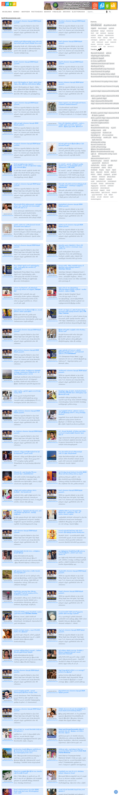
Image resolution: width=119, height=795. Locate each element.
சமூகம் (113, 128)
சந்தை (104, 167)
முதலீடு (110, 165)
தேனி (104, 46)
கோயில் (106, 172)
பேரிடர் (110, 167)
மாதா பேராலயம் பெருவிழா (100, 71)
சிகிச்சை (94, 177)
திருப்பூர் (102, 31)
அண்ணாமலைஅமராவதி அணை (102, 63)
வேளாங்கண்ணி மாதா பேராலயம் (103, 69)
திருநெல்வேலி (94, 31)
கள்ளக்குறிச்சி (94, 46)
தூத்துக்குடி (100, 35)
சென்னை (96, 24)
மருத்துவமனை (96, 133)
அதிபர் (114, 170)
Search (47, 12)
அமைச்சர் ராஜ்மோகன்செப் (100, 123)
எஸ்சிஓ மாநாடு (96, 130)
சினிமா (93, 174)
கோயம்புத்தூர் (102, 28)
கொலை (101, 183)
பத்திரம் (99, 174)
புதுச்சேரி (111, 28)
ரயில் (104, 130)
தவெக (108, 53)
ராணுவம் (102, 190)
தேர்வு (115, 137)
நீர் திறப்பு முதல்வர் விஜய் (100, 120)
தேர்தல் (111, 194)
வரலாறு (103, 165)
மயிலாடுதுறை (94, 39)
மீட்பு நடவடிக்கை (107, 135)
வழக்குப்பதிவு (95, 165)
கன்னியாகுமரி (100, 42)
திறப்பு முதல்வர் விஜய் (99, 98)
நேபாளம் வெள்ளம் (97, 53)
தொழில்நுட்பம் (95, 135)
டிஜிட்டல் (93, 154)
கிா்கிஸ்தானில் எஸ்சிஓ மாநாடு (107, 154)
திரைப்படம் (105, 163)
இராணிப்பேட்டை (111, 46)
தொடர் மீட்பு (95, 125)
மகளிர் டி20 (107, 137)
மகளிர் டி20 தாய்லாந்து (98, 147)
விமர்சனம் (102, 177)
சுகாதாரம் (114, 192)
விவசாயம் (105, 197)
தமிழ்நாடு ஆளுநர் (97, 58)
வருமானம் (94, 179)
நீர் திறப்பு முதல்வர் (98, 115)
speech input (106, 11)
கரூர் (97, 33)
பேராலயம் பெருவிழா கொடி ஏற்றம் (103, 74)
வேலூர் (99, 37)
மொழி (108, 190)
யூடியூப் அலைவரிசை (97, 194)
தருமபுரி (106, 42)
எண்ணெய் (111, 185)
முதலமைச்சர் (96, 163)
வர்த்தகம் (101, 179)
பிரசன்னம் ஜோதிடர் (96, 199)
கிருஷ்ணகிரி (113, 42)
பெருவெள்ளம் (94, 188)
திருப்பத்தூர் (107, 44)
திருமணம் (99, 172)
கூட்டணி (99, 197)
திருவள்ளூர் (110, 33)
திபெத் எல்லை (111, 177)
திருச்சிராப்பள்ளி (110, 25)
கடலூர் (100, 46)
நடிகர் (111, 197)
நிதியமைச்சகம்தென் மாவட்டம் (100, 158)
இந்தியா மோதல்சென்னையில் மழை (102, 151)
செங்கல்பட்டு (110, 31)
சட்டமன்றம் (94, 183)
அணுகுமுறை (94, 185)
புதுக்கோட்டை (102, 39)
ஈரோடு (114, 39)
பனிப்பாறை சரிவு (109, 183)
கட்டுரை (93, 197)
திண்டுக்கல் (103, 33)
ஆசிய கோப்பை (97, 140)
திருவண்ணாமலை (109, 35)
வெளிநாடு (94, 170)
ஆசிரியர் (113, 172)
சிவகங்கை (93, 37)
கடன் (105, 194)
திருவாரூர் (93, 44)
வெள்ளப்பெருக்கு (96, 161)
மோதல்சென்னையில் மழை (100, 128)
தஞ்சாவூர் (105, 37)
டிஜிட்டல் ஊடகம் (106, 192)
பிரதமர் (108, 170)
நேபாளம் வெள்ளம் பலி (98, 144)
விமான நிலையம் (104, 188)
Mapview (26, 12)
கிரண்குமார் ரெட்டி (97, 66)
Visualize (56, 12)
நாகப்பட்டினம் (100, 44)
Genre (16, 12)
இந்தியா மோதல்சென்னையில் (100, 149)
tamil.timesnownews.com (7, 32)
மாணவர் (106, 161)
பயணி (92, 181)
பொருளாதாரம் (95, 167)
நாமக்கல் (109, 39)
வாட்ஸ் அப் (103, 185)
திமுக (92, 172)
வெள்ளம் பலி (107, 133)
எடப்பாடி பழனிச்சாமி (98, 61)
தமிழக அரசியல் (95, 192)
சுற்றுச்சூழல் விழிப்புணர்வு (100, 56)
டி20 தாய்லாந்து (96, 137)
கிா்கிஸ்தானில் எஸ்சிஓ (98, 142)
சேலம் (92, 33)
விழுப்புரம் (112, 37)
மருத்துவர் (109, 179)
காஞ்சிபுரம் (93, 35)
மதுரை (93, 28)
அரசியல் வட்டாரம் (101, 181)
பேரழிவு (101, 170)
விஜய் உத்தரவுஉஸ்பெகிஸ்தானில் (102, 101)
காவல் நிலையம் (112, 181)
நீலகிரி (93, 42)
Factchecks (37, 12)
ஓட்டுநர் (114, 174)
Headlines (7, 12)
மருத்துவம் (107, 174)
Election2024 (78, 12)
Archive (66, 12)
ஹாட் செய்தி (94, 190)
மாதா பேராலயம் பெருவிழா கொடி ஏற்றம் (104, 81)
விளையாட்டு (95, 156)
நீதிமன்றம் (114, 161)
